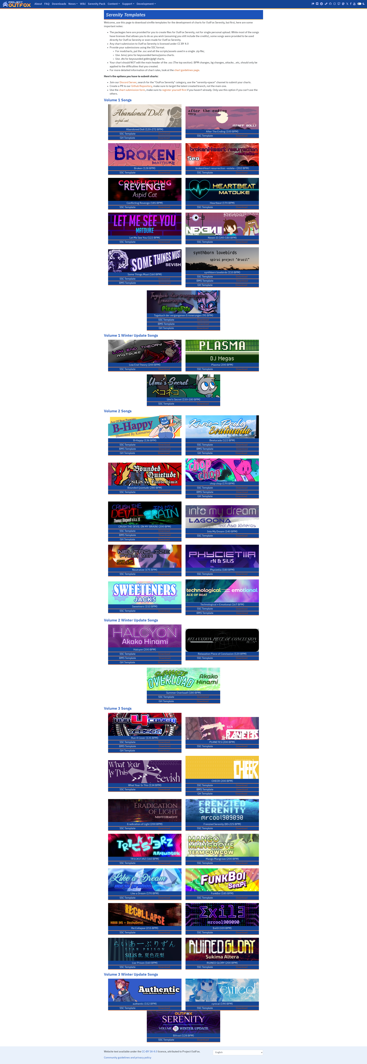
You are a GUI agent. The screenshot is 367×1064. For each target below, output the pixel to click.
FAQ (47, 4)
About (38, 4)
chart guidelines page (186, 70)
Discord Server (128, 82)
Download (164, 134)
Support (127, 4)
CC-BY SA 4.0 (149, 1051)
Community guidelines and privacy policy (127, 1057)
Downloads (59, 4)
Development (145, 4)
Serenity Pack (96, 4)
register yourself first (174, 90)
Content (113, 4)
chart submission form (132, 90)
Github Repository (141, 86)
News (72, 4)
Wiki (83, 4)
